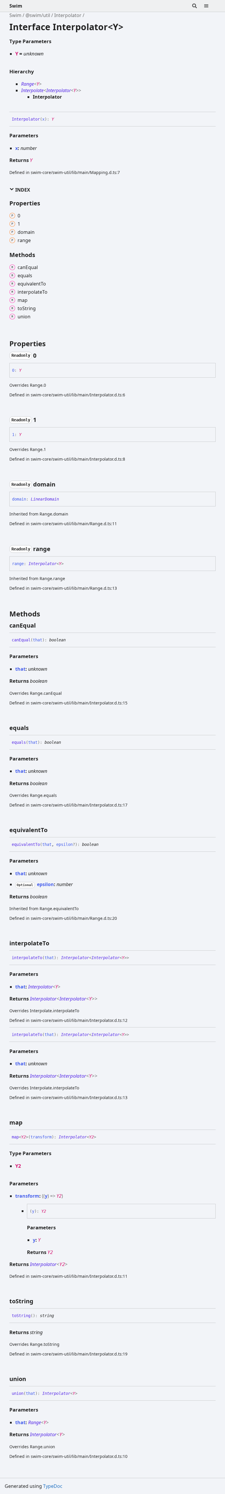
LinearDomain (45, 499)
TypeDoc (52, 1486)
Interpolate (32, 90)
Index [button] (22, 190)
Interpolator (67, 15)
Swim (15, 6)
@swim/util (37, 15)
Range (27, 84)
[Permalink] (58, 119)
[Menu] (210, 6)
